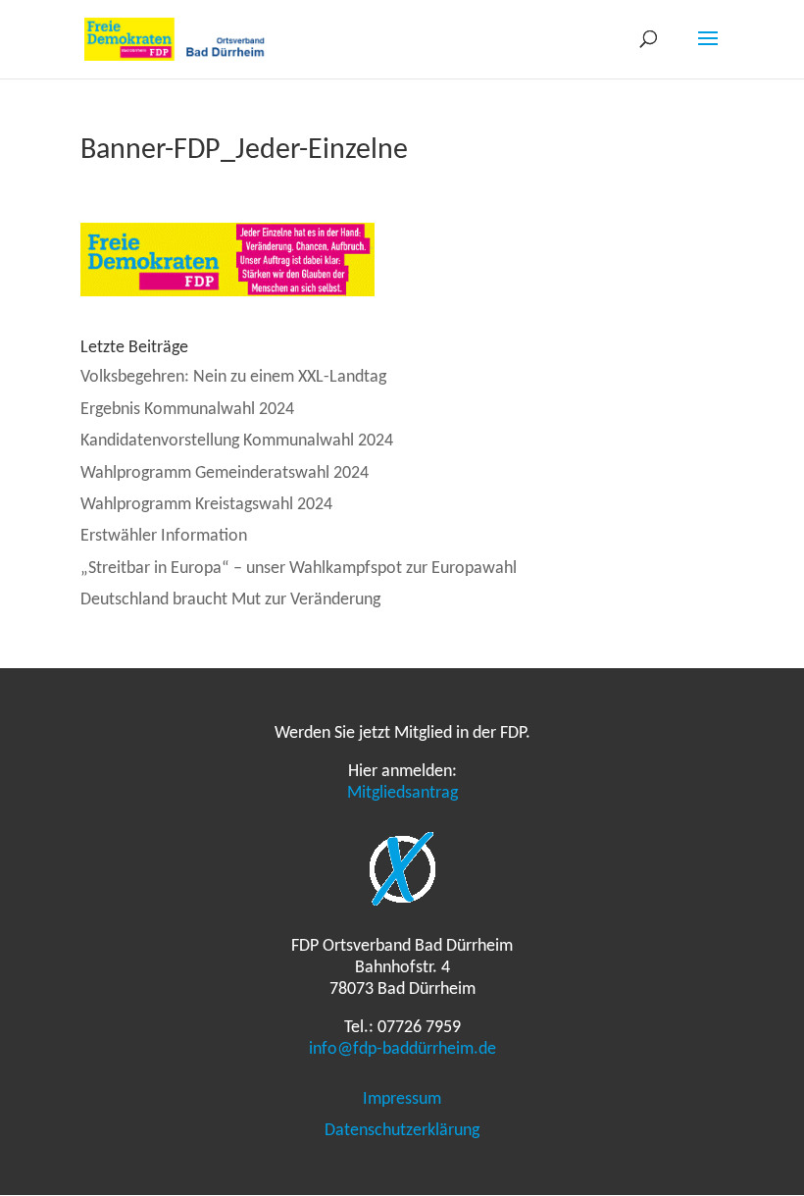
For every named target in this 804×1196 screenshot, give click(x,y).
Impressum (402, 1098)
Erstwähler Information (163, 535)
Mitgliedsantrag (402, 792)
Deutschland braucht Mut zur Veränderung (230, 598)
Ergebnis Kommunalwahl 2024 (187, 408)
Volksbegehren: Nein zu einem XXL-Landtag (233, 376)
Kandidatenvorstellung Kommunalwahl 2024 (236, 439)
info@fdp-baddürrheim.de (402, 1048)
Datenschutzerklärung (402, 1129)
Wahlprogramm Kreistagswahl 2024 (206, 503)
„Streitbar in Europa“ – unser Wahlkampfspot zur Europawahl (298, 567)
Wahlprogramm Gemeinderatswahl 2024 (224, 472)
